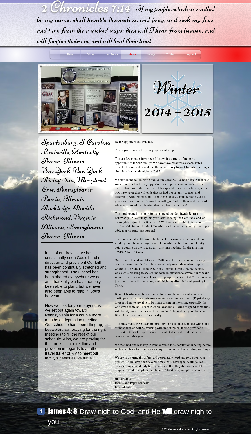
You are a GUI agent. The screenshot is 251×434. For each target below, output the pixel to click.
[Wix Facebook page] (41, 411)
